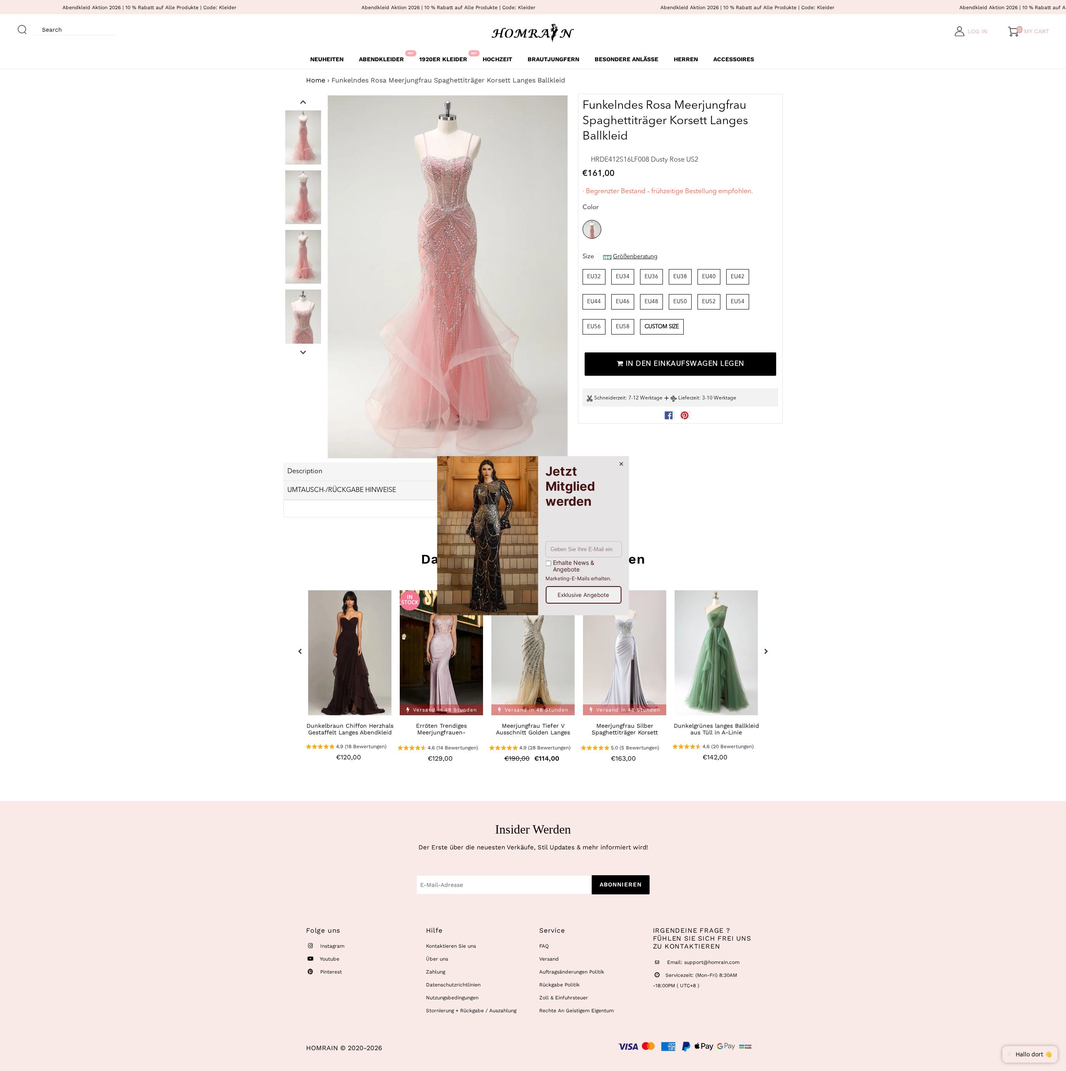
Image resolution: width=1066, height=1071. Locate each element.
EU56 (594, 327)
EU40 (709, 277)
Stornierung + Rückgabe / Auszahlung (471, 1011)
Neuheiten (327, 59)
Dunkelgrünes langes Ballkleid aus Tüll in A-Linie (716, 729)
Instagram (331, 946)
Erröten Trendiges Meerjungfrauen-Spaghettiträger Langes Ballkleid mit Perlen (441, 735)
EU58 (623, 327)
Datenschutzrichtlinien (453, 985)
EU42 (738, 277)
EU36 (651, 277)
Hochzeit (497, 59)
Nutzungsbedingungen (452, 998)
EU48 (651, 302)
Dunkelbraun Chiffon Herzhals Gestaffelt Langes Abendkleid (350, 729)
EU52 (709, 302)
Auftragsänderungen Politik (571, 972)
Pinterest (330, 972)
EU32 (594, 277)
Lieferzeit (688, 398)
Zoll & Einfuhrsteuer (563, 998)
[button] (346, 747)
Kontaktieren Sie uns (451, 946)
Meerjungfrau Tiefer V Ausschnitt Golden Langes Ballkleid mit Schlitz (533, 732)
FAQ (544, 946)
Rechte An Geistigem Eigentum (576, 1011)
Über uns (437, 959)
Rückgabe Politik (559, 985)
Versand (549, 959)
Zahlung (435, 972)
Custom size (662, 327)
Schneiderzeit (609, 398)
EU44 (594, 302)
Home (315, 80)
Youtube (329, 959)
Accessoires (733, 59)
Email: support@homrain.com (702, 962)
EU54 (738, 302)
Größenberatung (635, 257)
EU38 (680, 277)
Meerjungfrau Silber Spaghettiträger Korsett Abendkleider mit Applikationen (625, 735)
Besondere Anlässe (626, 59)
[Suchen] (22, 26)
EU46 (623, 302)
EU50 (680, 302)
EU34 (623, 277)
